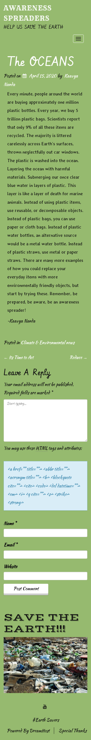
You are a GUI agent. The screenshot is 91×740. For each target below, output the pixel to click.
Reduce (78, 357)
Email (10, 544)
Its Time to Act (18, 357)
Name (10, 523)
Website (10, 566)
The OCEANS (40, 62)
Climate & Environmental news (47, 342)
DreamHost (39, 730)
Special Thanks (72, 730)
